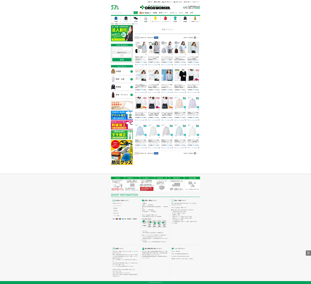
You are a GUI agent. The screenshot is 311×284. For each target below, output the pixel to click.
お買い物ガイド (168, 2)
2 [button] (196, 37)
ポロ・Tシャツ (155, 21)
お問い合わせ (178, 2)
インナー (126, 21)
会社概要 (158, 2)
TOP (151, 2)
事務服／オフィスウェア (120, 23)
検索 (136, 12)
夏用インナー (163, 13)
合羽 (191, 13)
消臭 (186, 13)
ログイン (197, 2)
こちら (148, 214)
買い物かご (188, 2)
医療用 (175, 21)
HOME (112, 23)
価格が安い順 (143, 37)
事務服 (185, 21)
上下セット (173, 13)
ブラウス (129, 23)
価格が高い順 (150, 37)
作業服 (116, 21)
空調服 (155, 13)
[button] (199, 37)
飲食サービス (195, 21)
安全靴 (135, 21)
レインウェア (165, 21)
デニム (181, 13)
